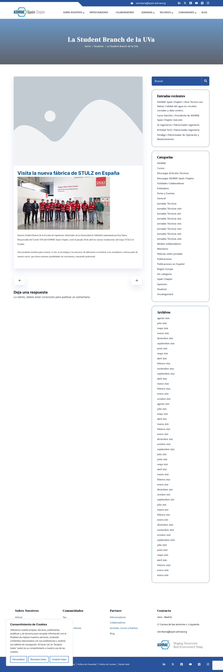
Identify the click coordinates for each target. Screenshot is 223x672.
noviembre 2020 (165, 530)
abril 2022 (162, 469)
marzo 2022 (163, 474)
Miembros (162, 249)
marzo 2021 (162, 510)
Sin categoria (164, 274)
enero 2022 (162, 484)
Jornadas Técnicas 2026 (169, 239)
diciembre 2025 (165, 338)
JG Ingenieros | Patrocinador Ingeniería (178, 125)
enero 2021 (162, 520)
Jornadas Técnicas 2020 (169, 209)
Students (162, 289)
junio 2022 (162, 459)
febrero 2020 (163, 565)
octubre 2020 (164, 535)
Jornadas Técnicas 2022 (169, 219)
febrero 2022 (163, 479)
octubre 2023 (163, 399)
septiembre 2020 (166, 540)
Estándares (163, 188)
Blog (204, 12)
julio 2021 (161, 505)
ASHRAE (161, 163)
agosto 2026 (163, 318)
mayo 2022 (162, 464)
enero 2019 (162, 575)
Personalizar (18, 659)
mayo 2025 (162, 353)
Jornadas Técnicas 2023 (169, 224)
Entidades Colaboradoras (170, 183)
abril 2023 (162, 419)
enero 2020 (163, 570)
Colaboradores (125, 12)
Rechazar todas (38, 659)
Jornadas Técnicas (166, 204)
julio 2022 (161, 454)
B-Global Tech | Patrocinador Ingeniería (178, 130)
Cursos (160, 168)
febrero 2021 (163, 515)
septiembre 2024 (165, 374)
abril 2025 (162, 358)
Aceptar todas (59, 659)
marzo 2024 (163, 384)
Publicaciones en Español (170, 264)
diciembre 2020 (165, 525)
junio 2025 (162, 348)
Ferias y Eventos (166, 193)
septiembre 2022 (165, 449)
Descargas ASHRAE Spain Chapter (175, 178)
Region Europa (165, 269)
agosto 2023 (163, 404)
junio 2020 (162, 550)
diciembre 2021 (165, 489)
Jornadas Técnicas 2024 (169, 229)
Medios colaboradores (169, 244)
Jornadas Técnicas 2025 (169, 234)
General (161, 198)
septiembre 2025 (165, 343)
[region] (39, 642)
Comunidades (186, 12)
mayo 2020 (162, 555)
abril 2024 (162, 379)
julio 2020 (162, 545)
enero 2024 (162, 394)
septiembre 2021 (165, 500)
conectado (48, 297)
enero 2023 (162, 434)
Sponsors (162, 284)
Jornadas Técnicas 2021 (169, 214)
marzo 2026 (163, 333)
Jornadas (147, 12)
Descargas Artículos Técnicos (173, 173)
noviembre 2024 (165, 369)
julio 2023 (161, 409)
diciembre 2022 (165, 439)
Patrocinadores (99, 12)
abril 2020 (162, 560)
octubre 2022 (163, 444)
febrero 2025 (163, 363)
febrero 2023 (163, 429)
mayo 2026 (162, 328)
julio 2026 (162, 323)
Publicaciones (164, 259)
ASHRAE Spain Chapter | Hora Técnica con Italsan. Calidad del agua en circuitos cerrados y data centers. (180, 106)
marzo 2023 (163, 424)
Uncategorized (165, 294)
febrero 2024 (163, 389)
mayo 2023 (162, 414)
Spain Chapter (164, 279)
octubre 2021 (163, 494)
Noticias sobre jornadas (169, 254)
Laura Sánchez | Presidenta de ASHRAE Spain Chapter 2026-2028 (178, 117)
